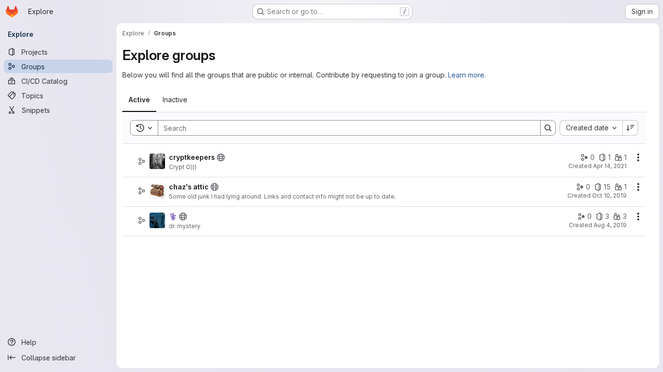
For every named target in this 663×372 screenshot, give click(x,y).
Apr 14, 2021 (610, 166)
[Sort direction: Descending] (630, 128)
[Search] (548, 128)
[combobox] (591, 128)
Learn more (466, 75)
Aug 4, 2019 (610, 225)
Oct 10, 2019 (609, 195)
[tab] (139, 100)
